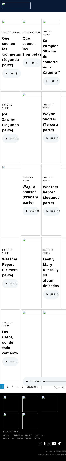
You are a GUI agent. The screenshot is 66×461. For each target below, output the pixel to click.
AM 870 (6, 435)
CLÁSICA (28, 435)
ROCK (36, 435)
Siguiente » (32, 386)
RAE (43, 435)
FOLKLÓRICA (17, 435)
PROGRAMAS (8, 438)
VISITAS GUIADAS (24, 438)
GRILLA (37, 438)
